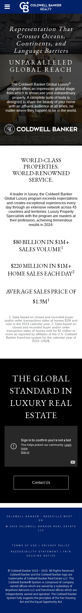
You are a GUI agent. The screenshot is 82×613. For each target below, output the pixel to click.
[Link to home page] (41, 7)
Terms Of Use (24, 545)
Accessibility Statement (35, 552)
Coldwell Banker (23, 516)
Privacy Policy (56, 545)
